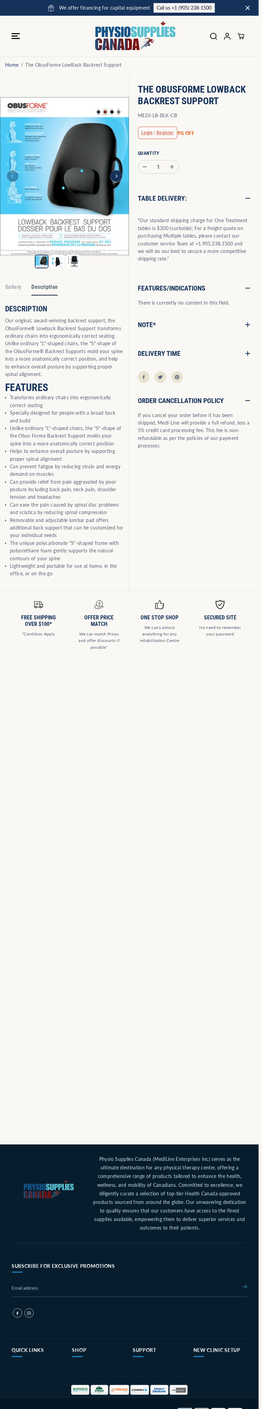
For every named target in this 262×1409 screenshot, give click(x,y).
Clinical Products (91, 1382)
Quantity (149, 153)
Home (11, 65)
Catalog (21, 1396)
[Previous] (12, 176)
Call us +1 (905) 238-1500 (175, 8)
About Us (23, 1382)
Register (165, 132)
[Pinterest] (177, 377)
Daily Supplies (88, 1396)
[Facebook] (143, 377)
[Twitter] (160, 377)
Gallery (13, 287)
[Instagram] (29, 1313)
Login (147, 132)
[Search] (213, 36)
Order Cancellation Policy (154, 1372)
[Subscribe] (244, 1288)
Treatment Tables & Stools (216, 1372)
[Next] (116, 176)
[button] (16, 36)
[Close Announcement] (247, 8)
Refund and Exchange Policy (157, 1392)
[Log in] (227, 36)
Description (44, 287)
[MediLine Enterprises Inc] (127, 36)
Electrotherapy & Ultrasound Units (213, 1392)
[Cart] (241, 36)
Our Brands (86, 1369)
